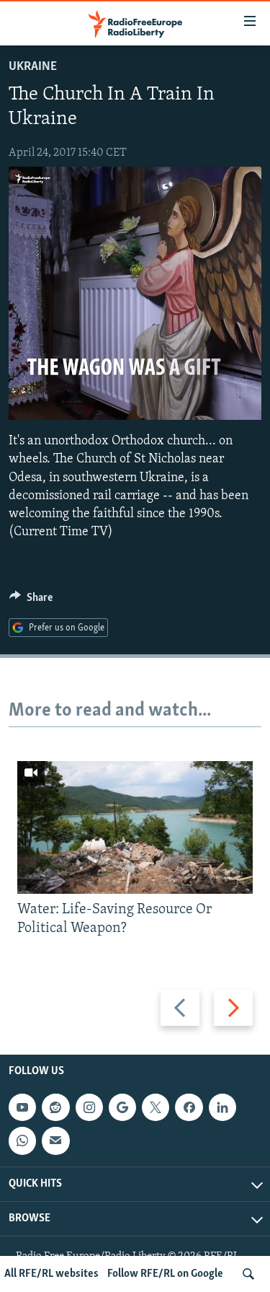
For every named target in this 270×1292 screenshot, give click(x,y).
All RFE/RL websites (51, 1274)
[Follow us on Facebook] (188, 1107)
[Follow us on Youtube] (22, 1107)
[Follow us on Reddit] (55, 1107)
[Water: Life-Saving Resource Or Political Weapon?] (135, 827)
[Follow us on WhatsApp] (22, 1141)
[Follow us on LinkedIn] (222, 1107)
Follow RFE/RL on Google (165, 1274)
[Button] (31, 601)
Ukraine (33, 67)
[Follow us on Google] (122, 1107)
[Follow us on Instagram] (89, 1107)
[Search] (248, 1274)
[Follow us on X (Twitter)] (155, 1107)
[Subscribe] (55, 1141)
